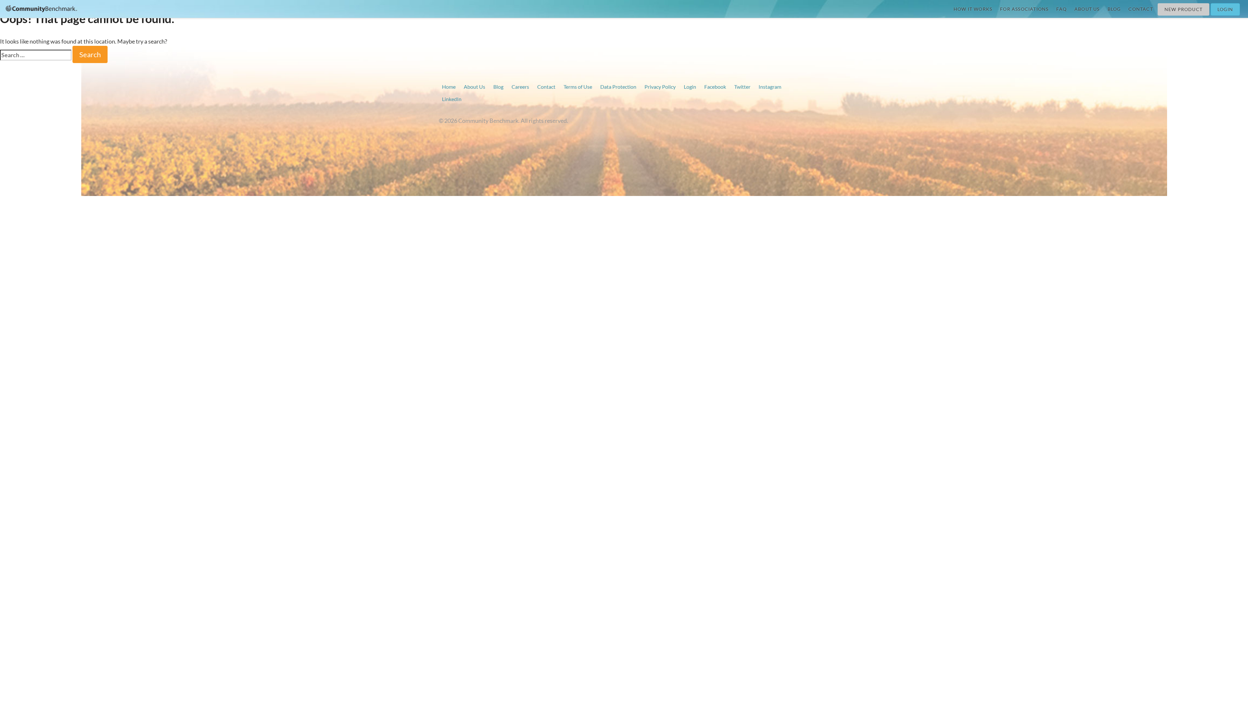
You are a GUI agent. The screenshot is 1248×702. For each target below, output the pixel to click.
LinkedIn (452, 99)
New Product (1183, 9)
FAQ (1061, 9)
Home (449, 87)
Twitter (742, 87)
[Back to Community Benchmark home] (41, 8)
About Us (1087, 9)
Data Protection (618, 87)
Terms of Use (578, 87)
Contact (1140, 9)
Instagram (770, 87)
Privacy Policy (660, 87)
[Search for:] (36, 55)
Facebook (715, 87)
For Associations (1024, 9)
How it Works (973, 9)
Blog (1114, 9)
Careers (520, 87)
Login (1225, 9)
